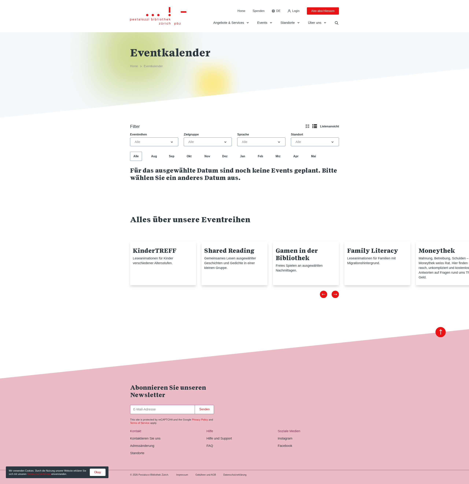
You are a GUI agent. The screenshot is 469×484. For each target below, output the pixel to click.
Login (296, 10)
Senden (204, 409)
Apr (295, 156)
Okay (97, 472)
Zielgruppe (191, 134)
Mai (313, 156)
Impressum (182, 474)
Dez (225, 156)
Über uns (314, 23)
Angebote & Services (228, 23)
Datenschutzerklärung (234, 474)
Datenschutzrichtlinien (39, 474)
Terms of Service (139, 422)
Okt (189, 156)
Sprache (243, 134)
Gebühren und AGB (205, 474)
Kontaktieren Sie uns (145, 438)
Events (262, 23)
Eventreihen (138, 134)
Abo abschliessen (323, 10)
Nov (207, 156)
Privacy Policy (200, 419)
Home (241, 10)
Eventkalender (153, 66)
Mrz (278, 156)
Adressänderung (142, 446)
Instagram (285, 438)
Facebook (285, 446)
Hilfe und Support (219, 438)
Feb (260, 156)
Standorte (287, 23)
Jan (242, 156)
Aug (154, 156)
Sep (171, 156)
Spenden (259, 10)
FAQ (209, 446)
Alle (136, 156)
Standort (297, 134)
